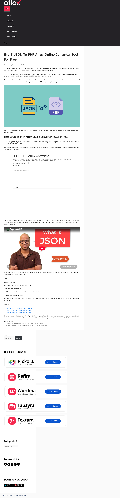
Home (9, 15)
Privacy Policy (11, 36)
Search (6, 335)
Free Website (9, 321)
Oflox (10, 495)
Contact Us (10, 26)
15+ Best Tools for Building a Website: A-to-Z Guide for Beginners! (26, 325)
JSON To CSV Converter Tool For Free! (19, 310)
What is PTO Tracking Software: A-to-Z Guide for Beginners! (24, 323)
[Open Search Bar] (5, 43)
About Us (10, 21)
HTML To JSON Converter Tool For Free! (19, 308)
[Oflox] (12, 5)
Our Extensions (12, 31)
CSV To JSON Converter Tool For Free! (19, 312)
